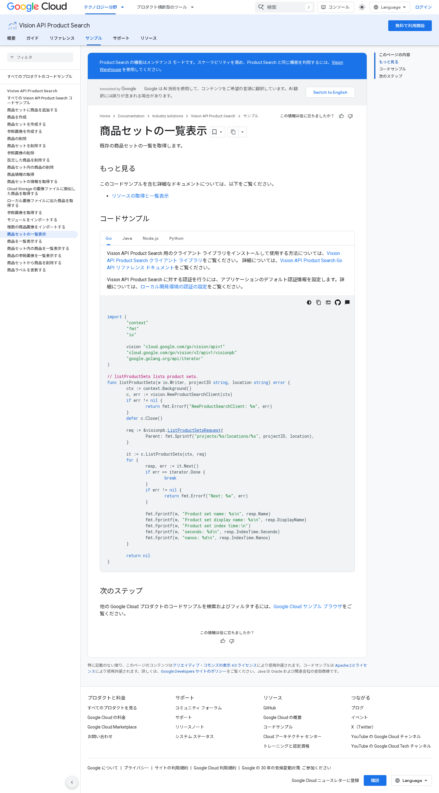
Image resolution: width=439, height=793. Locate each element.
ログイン (423, 7)
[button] (108, 238)
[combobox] (285, 7)
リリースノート (189, 727)
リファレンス (62, 38)
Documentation (131, 116)
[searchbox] (40, 57)
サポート (121, 38)
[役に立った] (341, 116)
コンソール (339, 7)
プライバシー (136, 768)
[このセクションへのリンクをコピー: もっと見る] (142, 169)
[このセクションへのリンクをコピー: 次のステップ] (149, 591)
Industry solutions (167, 116)
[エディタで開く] (328, 302)
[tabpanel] (227, 411)
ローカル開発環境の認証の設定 (173, 287)
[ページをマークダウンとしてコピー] (233, 132)
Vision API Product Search (54, 25)
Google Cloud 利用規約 (215, 768)
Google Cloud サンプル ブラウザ (308, 606)
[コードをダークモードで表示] (309, 302)
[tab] (108, 238)
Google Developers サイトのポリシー (193, 671)
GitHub (269, 708)
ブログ (357, 708)
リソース (148, 38)
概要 (11, 38)
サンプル (93, 38)
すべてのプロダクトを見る (112, 708)
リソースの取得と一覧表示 (140, 196)
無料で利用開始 (410, 25)
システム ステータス (194, 736)
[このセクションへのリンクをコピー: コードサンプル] (156, 219)
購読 (375, 780)
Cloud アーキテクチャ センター (292, 736)
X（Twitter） (363, 727)
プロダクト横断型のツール (162, 7)
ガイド (32, 38)
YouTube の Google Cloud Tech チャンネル (391, 746)
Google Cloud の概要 (282, 717)
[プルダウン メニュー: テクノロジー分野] (124, 7)
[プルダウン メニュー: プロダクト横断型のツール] (194, 7)
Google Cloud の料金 (107, 717)
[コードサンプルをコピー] (318, 302)
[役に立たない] (350, 116)
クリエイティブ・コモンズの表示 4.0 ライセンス (215, 665)
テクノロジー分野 (100, 7)
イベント (359, 717)
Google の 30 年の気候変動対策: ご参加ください (286, 768)
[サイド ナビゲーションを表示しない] (72, 782)
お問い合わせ (100, 736)
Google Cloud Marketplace (112, 727)
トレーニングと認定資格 (286, 746)
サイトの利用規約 (171, 768)
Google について (103, 768)
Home (105, 116)
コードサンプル (278, 727)
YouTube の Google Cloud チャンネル (386, 736)
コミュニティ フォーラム (198, 708)
